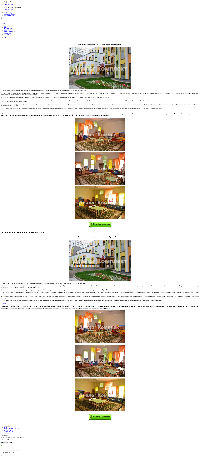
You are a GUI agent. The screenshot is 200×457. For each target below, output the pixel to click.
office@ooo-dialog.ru (9, 15)
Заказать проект (8, 12)
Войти (13, 14)
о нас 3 (5, 37)
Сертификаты (7, 33)
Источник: (3, 110)
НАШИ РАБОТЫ (8, 29)
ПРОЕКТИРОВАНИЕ (10, 31)
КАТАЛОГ (7, 426)
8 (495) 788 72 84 (8, 4)
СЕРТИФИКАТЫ (8, 431)
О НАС (6, 427)
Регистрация (7, 14)
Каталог (6, 26)
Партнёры (3, 423)
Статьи (6, 30)
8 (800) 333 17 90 (8, 10)
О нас (5, 27)
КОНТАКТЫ (7, 34)
